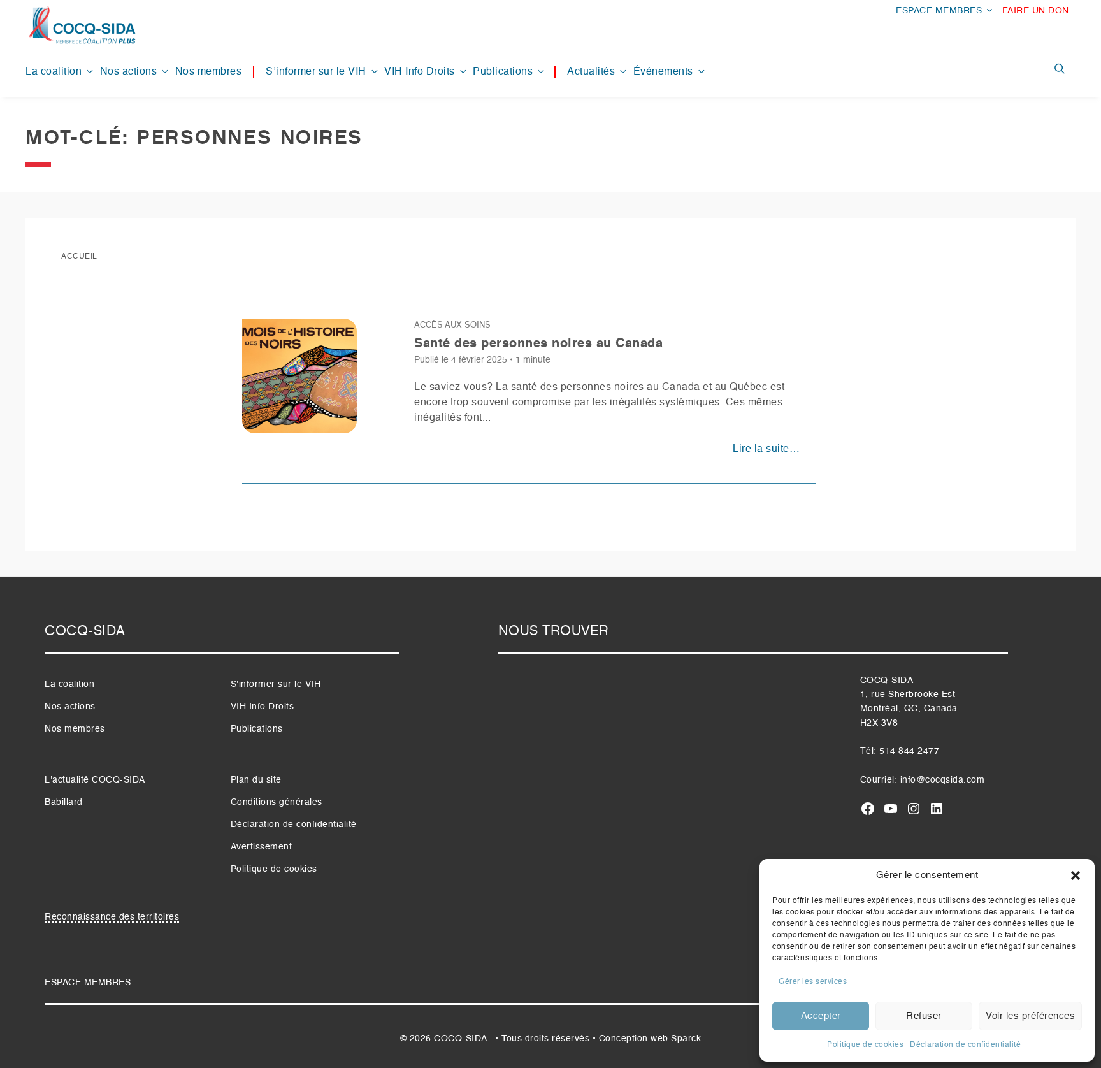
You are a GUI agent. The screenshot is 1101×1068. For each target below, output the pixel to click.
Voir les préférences (1030, 1016)
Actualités (591, 72)
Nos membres (208, 72)
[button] (1075, 875)
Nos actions (128, 72)
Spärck (686, 1038)
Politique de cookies (865, 1045)
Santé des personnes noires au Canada (538, 344)
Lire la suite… (766, 449)
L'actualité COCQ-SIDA (95, 780)
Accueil (79, 257)
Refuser (924, 1016)
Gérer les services (813, 982)
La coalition (53, 72)
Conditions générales (276, 802)
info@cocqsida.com (942, 780)
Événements (663, 72)
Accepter (821, 1016)
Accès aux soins (452, 325)
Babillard (64, 802)
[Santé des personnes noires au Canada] (299, 381)
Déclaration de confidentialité (965, 1045)
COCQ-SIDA (460, 1038)
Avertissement (261, 846)
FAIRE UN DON (1035, 10)
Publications (503, 72)
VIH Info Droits (419, 72)
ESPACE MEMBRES (939, 10)
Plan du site (256, 780)
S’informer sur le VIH (316, 72)
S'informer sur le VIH (276, 684)
